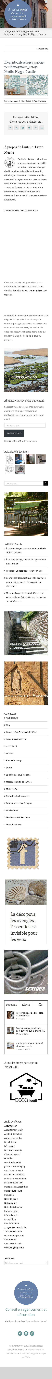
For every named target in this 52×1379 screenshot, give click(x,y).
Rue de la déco (11, 1223)
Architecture (12, 717)
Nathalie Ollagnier (13, 1207)
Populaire (11, 1004)
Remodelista (10, 1219)
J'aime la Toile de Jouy (14, 1166)
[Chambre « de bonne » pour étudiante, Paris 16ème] (9, 459)
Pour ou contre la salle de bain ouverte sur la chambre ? (30, 1029)
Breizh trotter (10, 1142)
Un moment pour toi (14, 1235)
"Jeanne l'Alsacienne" (36, 1321)
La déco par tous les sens (18, 774)
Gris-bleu (8, 1158)
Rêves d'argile (11, 1215)
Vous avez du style (13, 1243)
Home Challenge (14, 760)
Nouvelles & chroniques (17, 796)
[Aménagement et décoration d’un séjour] (9, 469)
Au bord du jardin (13, 1138)
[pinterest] (32, 1333)
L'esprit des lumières (14, 1174)
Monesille (9, 1194)
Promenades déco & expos (19, 803)
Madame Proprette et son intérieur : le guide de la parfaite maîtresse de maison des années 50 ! (26, 597)
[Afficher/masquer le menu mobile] (46, 1)
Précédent (43, 48)
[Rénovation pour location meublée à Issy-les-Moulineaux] (20, 469)
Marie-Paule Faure (13, 1190)
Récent (26, 1004)
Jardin (9, 767)
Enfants (9, 753)
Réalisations (12, 810)
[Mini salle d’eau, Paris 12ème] (30, 459)
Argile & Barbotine (13, 1134)
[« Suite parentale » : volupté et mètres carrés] (10, 1043)
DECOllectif (11, 746)
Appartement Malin (13, 1129)
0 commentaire (40, 101)
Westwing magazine (14, 1247)
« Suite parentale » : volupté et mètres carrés (29, 1044)
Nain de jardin (11, 1199)
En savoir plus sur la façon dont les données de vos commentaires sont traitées (25, 290)
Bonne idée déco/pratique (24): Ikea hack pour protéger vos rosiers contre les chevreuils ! (25, 581)
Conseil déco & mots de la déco (21, 732)
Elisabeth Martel (12, 1154)
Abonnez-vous (14, 433)
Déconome (9, 1146)
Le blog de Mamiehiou (15, 1178)
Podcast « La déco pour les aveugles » (24, 570)
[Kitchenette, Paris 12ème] (41, 459)
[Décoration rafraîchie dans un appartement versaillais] (20, 459)
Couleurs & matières (16, 739)
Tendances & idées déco (18, 817)
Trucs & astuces (13, 824)
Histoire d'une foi (12, 1162)
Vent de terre (10, 1239)
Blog (8, 725)
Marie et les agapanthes (16, 1186)
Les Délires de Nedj (13, 1182)
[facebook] (20, 1333)
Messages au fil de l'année (19, 781)
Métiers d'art (12, 789)
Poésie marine (11, 1211)
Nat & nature (10, 1203)
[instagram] (26, 1333)
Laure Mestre (13, 101)
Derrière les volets (13, 1150)
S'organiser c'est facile (15, 1227)
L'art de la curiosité (13, 1170)
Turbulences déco (13, 1231)
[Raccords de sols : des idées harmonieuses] (10, 1013)
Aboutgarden (10, 1125)
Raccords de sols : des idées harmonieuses (29, 1014)
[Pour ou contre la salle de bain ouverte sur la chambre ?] (10, 1028)
